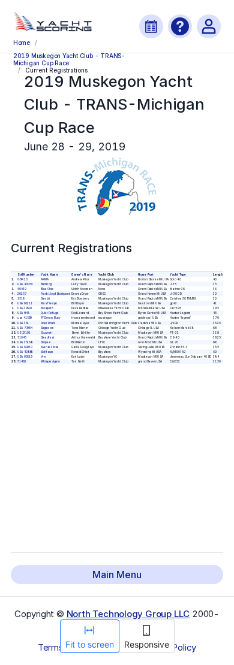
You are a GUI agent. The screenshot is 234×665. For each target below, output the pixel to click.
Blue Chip (46, 288)
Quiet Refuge (49, 312)
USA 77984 (24, 327)
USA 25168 (24, 341)
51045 (21, 336)
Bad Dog (46, 283)
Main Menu (117, 575)
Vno (43, 356)
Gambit (45, 298)
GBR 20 (22, 278)
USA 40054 (24, 283)
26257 (21, 293)
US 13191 (23, 332)
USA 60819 (24, 356)
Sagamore (46, 327)
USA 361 (23, 322)
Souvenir (46, 332)
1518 (20, 298)
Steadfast (47, 336)
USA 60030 (24, 346)
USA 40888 (24, 351)
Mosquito (46, 307)
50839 (21, 288)
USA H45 (23, 312)
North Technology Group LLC (128, 613)
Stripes (45, 341)
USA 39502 (24, 307)
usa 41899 (24, 317)
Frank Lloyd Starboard (55, 293)
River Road (47, 322)
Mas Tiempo (48, 302)
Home (21, 42)
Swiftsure (46, 351)
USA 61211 (24, 302)
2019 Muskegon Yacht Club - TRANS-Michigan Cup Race (69, 58)
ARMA (44, 278)
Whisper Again (49, 360)
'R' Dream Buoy (50, 317)
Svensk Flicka (49, 346)
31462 (21, 360)
